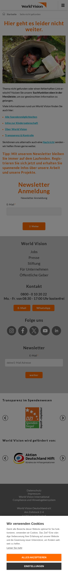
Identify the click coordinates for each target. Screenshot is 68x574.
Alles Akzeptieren (34, 557)
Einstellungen (34, 566)
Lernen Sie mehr (14, 548)
